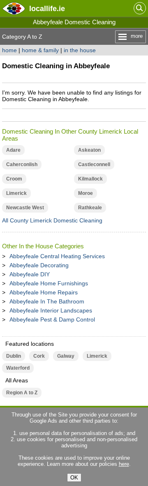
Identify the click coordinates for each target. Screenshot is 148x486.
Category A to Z (22, 36)
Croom (14, 179)
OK (74, 477)
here (124, 464)
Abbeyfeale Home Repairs (43, 292)
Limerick (16, 193)
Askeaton (89, 150)
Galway (65, 356)
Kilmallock (90, 179)
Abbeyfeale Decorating (39, 265)
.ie (47, 8)
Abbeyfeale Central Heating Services (57, 256)
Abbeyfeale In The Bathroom (46, 301)
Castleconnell (94, 164)
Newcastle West (25, 208)
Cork (39, 356)
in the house (80, 50)
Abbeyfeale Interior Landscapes (50, 310)
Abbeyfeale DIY (29, 274)
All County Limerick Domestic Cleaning (52, 220)
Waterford (18, 368)
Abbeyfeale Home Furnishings (48, 283)
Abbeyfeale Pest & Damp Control (52, 319)
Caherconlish (21, 164)
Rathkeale (90, 208)
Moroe (85, 193)
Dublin (13, 356)
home (9, 50)
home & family (40, 50)
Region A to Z (21, 393)
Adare (13, 150)
